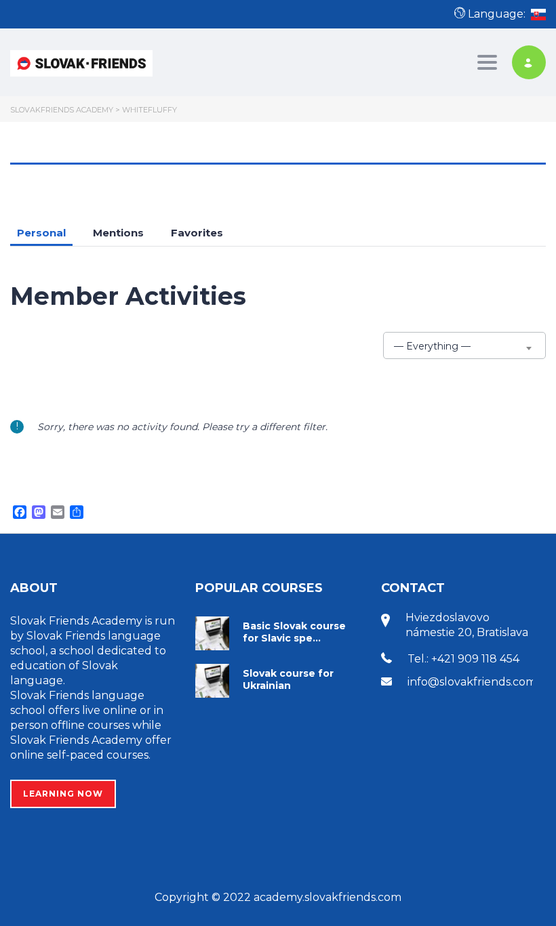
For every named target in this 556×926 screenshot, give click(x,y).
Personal (41, 232)
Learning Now (63, 793)
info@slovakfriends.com (472, 681)
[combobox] (464, 345)
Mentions (118, 232)
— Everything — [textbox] (432, 346)
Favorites (197, 232)
